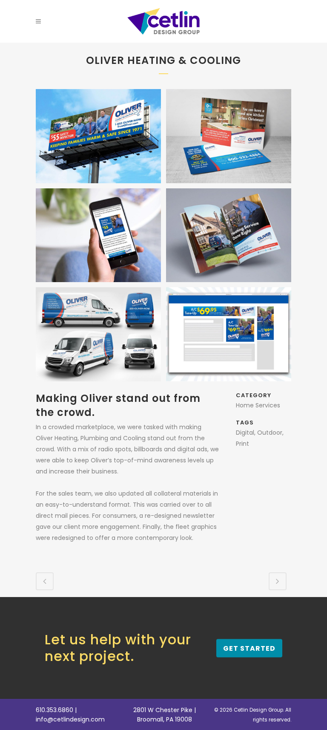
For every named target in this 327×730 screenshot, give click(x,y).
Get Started (249, 648)
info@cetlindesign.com (70, 719)
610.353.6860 (54, 710)
